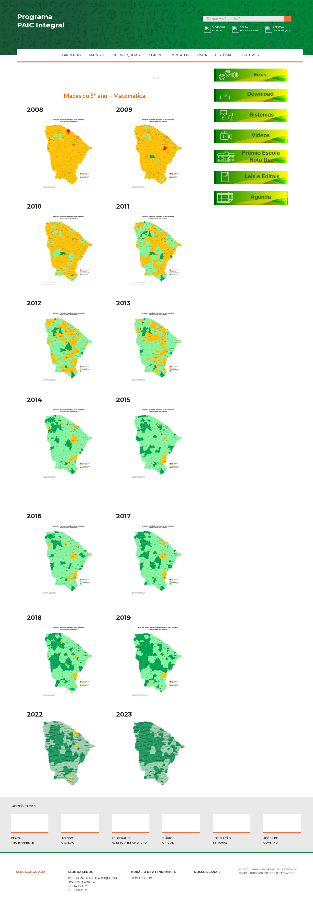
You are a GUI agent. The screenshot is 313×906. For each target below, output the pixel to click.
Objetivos (249, 55)
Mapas (95, 55)
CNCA (202, 55)
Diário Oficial (168, 840)
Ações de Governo (270, 840)
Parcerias (71, 55)
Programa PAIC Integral (40, 20)
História (223, 55)
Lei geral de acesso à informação (129, 840)
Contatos (179, 55)
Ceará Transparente (22, 840)
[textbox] (244, 19)
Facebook (197, 879)
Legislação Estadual (222, 840)
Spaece (155, 55)
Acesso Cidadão (68, 840)
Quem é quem (124, 55)
